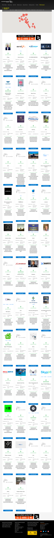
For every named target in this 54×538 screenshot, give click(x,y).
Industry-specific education (20, 522)
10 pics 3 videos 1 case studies (8, 304)
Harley (46, 455)
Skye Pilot (20, 455)
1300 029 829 (6, 8)
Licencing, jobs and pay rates (32, 524)
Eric (20, 346)
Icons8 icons (42, 529)
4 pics (46, 50)
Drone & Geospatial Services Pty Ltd (46, 166)
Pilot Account (42, 4)
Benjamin (33, 274)
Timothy (20, 419)
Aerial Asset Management (33, 310)
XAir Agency (8, 311)
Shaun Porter (33, 93)
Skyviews (20, 129)
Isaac (46, 346)
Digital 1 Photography (8, 346)
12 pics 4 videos (33, 159)
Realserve (8, 382)
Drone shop (10, 4)
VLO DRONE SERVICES (33, 57)
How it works (4, 4)
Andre (33, 165)
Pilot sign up (42, 526)
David (33, 238)
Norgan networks (8, 455)
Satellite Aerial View (20, 382)
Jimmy (8, 491)
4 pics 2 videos (8, 412)
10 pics (33, 195)
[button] (23, 20)
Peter (8, 129)
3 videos (8, 449)
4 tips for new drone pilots (32, 525)
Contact (37, 4)
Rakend (8, 274)
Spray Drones (25, 4)
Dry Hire (14, 4)
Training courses (31, 4)
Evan (46, 129)
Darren (46, 93)
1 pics (21, 376)
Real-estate (17, 530)
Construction (17, 523)
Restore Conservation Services (8, 202)
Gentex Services (21, 57)
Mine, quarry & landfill (18, 527)
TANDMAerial (20, 201)
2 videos (20, 268)
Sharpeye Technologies (46, 274)
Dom (46, 419)
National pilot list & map (6, 525)
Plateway (33, 129)
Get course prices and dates (32, 523)
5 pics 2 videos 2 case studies (33, 231)
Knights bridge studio (21, 491)
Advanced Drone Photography (8, 94)
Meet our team (42, 525)
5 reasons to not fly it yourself (7, 523)
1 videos (33, 304)
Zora (21, 310)
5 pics (46, 304)
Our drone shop (30, 529)
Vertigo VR (33, 201)
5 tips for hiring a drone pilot (7, 524)
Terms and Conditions (44, 533)
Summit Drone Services (8, 419)
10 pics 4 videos (8, 340)
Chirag (8, 57)
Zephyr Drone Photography (21, 238)
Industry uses (19, 4)
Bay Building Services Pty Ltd (46, 311)
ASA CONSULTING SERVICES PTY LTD (46, 58)
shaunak (46, 201)
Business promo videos (19, 532)
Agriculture (16, 525)
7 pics (21, 50)
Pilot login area (42, 527)
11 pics (46, 159)
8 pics (46, 268)
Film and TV (17, 529)
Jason (46, 238)
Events (16, 531)
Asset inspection (17, 524)
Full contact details (43, 524)
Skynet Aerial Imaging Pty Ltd (33, 383)
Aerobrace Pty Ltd (20, 274)
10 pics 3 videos (8, 87)
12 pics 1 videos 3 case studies (33, 412)
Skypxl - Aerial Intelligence (46, 383)
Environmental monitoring (19, 526)
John (8, 165)
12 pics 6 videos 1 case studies (46, 376)
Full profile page (8, 76)
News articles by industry (6, 526)
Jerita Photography (20, 93)
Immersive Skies (8, 238)
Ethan (33, 346)
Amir (21, 165)
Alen (33, 455)
